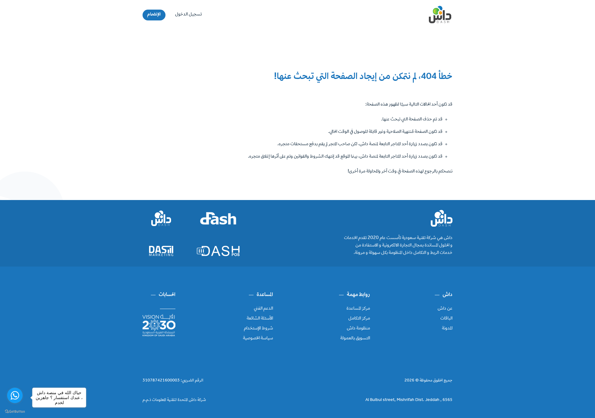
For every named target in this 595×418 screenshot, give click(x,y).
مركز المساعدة (358, 308)
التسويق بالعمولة (355, 338)
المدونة (447, 328)
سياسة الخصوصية (258, 338)
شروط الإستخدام (258, 328)
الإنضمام (154, 14)
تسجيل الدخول (188, 14)
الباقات (446, 318)
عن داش (445, 308)
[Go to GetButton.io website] (15, 412)
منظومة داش (358, 328)
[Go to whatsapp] (15, 395)
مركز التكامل (359, 318)
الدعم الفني (263, 308)
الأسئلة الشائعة (260, 318)
